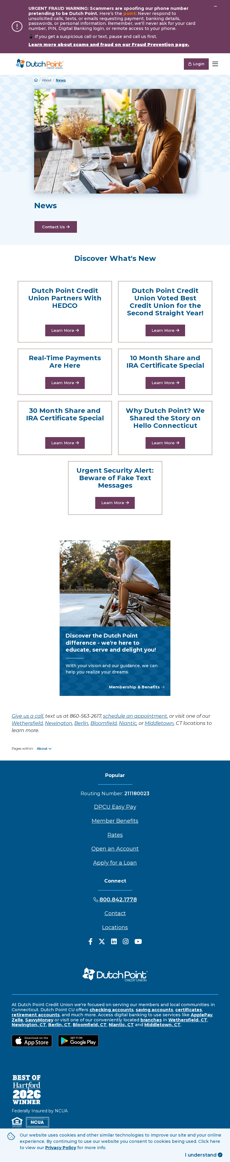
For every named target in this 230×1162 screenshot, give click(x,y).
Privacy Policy (60, 1147)
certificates (188, 1009)
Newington (58, 723)
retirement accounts (36, 1014)
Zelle (17, 1020)
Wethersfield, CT (187, 1020)
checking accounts (112, 1009)
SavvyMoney (39, 1020)
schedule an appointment (135, 716)
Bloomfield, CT (90, 1024)
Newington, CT (29, 1024)
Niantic (128, 723)
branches (151, 1020)
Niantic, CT (121, 1024)
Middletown (159, 723)
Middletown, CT (162, 1024)
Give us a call (27, 716)
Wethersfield (27, 723)
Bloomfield (103, 723)
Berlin (81, 723)
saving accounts (154, 1009)
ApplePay (201, 1014)
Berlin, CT (59, 1024)
